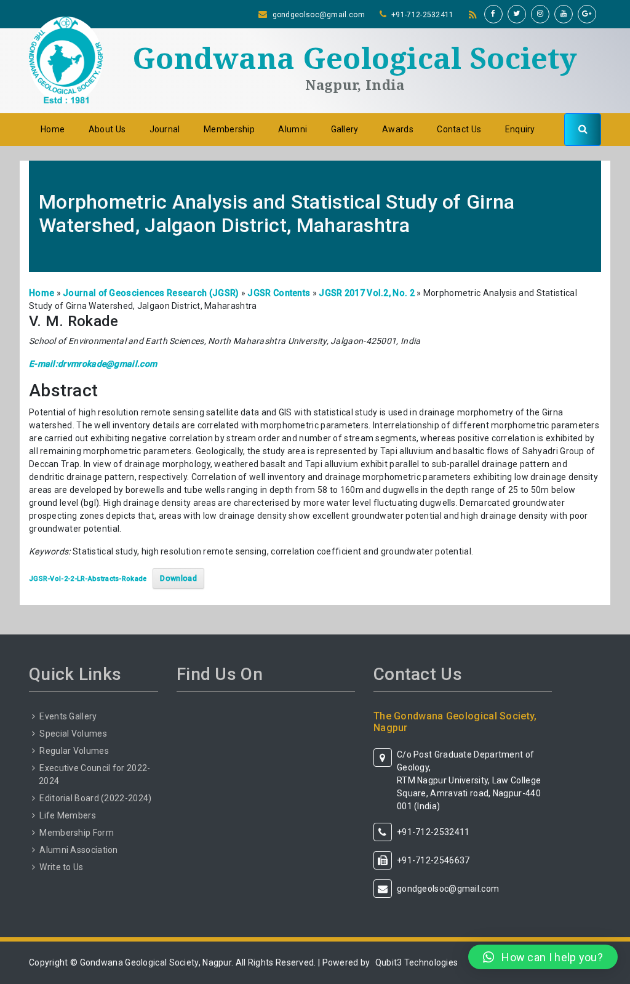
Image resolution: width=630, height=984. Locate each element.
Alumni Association (78, 850)
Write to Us (61, 867)
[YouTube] (563, 14)
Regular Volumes (74, 751)
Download (178, 578)
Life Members (67, 815)
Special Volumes (73, 733)
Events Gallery (68, 716)
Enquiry (520, 129)
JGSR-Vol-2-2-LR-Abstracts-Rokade (88, 579)
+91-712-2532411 (422, 14)
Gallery (345, 129)
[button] (543, 957)
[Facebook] (493, 14)
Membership (229, 129)
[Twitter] (517, 14)
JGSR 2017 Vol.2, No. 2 (367, 293)
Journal (165, 129)
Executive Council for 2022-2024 (94, 774)
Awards (397, 129)
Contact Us (459, 129)
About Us (107, 129)
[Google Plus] (587, 14)
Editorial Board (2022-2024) (95, 798)
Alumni (292, 129)
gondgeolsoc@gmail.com (319, 14)
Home (53, 129)
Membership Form (76, 833)
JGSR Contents (278, 293)
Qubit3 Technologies (416, 962)
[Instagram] (540, 14)
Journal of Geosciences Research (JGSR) (151, 293)
